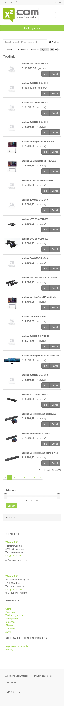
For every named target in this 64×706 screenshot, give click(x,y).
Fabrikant (22, 49)
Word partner (11, 618)
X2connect (10, 621)
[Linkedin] (11, 2)
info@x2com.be (13, 589)
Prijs (43, 49)
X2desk (9, 625)
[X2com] (21, 15)
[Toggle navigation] (58, 15)
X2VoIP (9, 631)
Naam (34, 49)
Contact (9, 608)
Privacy (9, 649)
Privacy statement (42, 675)
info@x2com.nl (13, 555)
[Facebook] (16, 2)
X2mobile (10, 628)
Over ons (10, 612)
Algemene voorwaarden (17, 646)
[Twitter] (5, 2)
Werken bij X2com (14, 615)
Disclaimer (11, 682)
